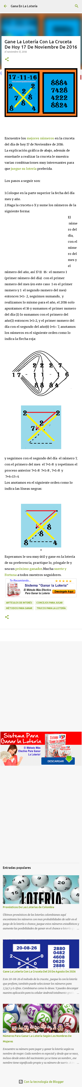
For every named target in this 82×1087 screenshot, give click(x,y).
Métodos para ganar (19, 608)
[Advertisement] (36, 244)
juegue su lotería (23, 169)
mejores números (40, 138)
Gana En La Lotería (24, 6)
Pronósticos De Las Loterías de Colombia (28, 907)
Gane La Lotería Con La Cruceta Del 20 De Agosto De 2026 (39, 971)
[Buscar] (76, 6)
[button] (7, 59)
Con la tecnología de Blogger (43, 1081)
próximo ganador (28, 569)
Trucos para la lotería (51, 608)
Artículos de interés (19, 602)
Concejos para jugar (49, 602)
